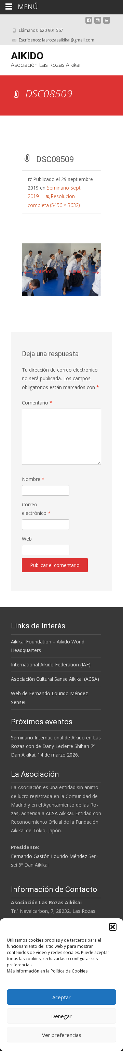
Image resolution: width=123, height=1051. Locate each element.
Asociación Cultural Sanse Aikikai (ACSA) (55, 679)
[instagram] (97, 23)
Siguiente (85, 271)
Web (27, 538)
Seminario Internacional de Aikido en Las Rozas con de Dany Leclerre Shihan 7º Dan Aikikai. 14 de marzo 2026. (56, 746)
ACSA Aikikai (59, 813)
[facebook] (88, 23)
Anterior (37, 271)
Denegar (61, 1016)
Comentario (37, 402)
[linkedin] (106, 23)
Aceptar (61, 997)
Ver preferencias (61, 1034)
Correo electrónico (36, 508)
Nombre (33, 479)
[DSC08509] (61, 269)
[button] (112, 926)
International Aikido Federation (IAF (50, 664)
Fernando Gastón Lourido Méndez (49, 856)
